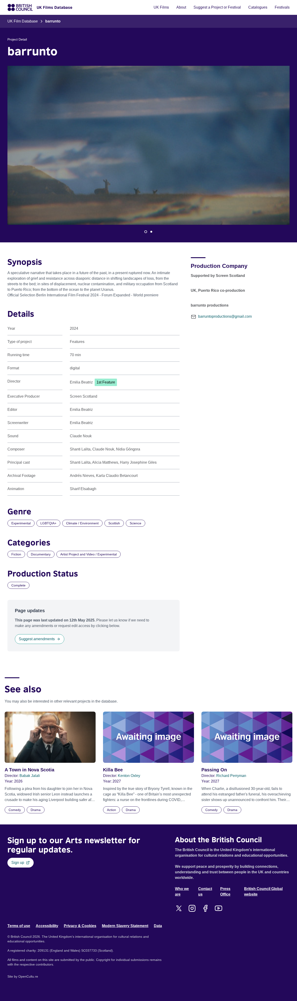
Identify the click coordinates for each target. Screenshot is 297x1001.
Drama (36, 810)
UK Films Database (54, 7)
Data (158, 926)
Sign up (17, 863)
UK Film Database (22, 21)
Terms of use (18, 926)
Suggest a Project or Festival (217, 7)
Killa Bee (113, 769)
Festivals (282, 7)
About (181, 7)
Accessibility (47, 926)
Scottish (114, 523)
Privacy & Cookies (80, 926)
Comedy (15, 810)
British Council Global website (263, 891)
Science (135, 523)
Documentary (41, 554)
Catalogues (257, 7)
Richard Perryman (231, 776)
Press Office (225, 891)
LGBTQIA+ (48, 523)
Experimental (21, 523)
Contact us (205, 891)
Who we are (182, 891)
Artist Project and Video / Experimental (88, 554)
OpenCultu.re (28, 976)
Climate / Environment (82, 523)
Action (111, 810)
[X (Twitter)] (179, 908)
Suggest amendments (37, 639)
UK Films (161, 7)
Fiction (16, 554)
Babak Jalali (29, 776)
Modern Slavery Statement (125, 926)
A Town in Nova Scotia (29, 769)
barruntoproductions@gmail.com (225, 316)
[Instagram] (192, 908)
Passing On (214, 769)
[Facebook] (205, 908)
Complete (18, 585)
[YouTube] (218, 908)
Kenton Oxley (129, 776)
